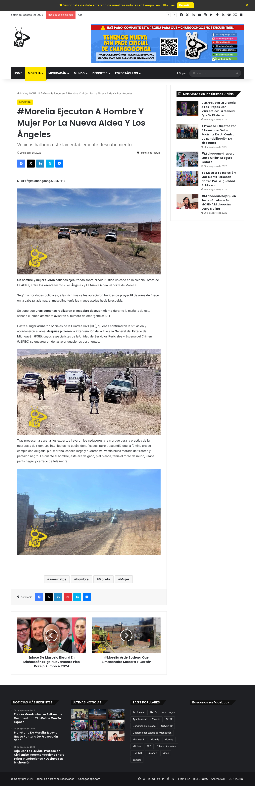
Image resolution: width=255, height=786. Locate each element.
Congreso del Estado (144, 725)
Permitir (185, 5)
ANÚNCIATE (218, 778)
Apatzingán (168, 712)
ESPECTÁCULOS (126, 73)
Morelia (104, 579)
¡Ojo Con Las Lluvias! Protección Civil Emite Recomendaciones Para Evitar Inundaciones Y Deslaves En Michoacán (147, 14)
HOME (18, 73)
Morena (169, 739)
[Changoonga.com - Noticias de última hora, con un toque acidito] (21, 37)
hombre (82, 579)
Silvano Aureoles (166, 746)
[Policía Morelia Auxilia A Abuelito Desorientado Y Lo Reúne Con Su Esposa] (79, 714)
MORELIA (34, 73)
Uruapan (152, 752)
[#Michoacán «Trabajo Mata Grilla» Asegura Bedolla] (187, 159)
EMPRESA (184, 778)
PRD (148, 746)
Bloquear (169, 5)
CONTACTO (236, 778)
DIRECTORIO (200, 778)
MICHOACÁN (57, 73)
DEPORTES (99, 73)
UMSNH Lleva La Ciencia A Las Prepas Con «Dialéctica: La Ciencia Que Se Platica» (218, 109)
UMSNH (137, 752)
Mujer (124, 579)
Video (166, 752)
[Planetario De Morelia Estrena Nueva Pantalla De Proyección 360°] (97, 714)
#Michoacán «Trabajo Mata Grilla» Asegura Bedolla (217, 158)
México (137, 746)
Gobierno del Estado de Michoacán (152, 732)
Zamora (137, 759)
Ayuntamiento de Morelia (146, 719)
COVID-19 (167, 725)
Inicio (23, 93)
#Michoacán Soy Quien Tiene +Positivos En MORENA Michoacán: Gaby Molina (218, 202)
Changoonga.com (89, 778)
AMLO (153, 712)
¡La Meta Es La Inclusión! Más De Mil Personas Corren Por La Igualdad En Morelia (218, 179)
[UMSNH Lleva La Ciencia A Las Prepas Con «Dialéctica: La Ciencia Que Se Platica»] (187, 108)
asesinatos (57, 579)
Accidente (138, 712)
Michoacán (139, 739)
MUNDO (79, 73)
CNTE (169, 719)
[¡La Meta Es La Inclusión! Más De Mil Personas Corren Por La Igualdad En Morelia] (187, 178)
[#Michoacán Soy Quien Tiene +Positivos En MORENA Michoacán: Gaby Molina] (187, 201)
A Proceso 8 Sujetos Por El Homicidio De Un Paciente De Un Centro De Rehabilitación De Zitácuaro (218, 134)
